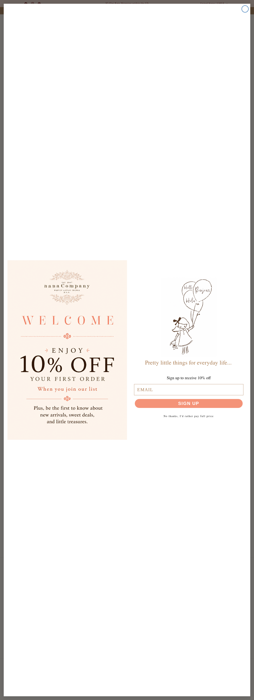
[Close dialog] (245, 9)
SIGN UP (188, 403)
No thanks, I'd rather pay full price (189, 416)
